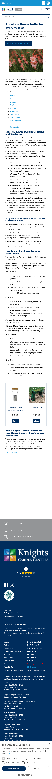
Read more (10, 753)
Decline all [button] (38, 768)
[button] (26, 774)
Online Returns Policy (10, 619)
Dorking (13, 105)
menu (7, 3)
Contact (7, 664)
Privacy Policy (8, 610)
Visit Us (7, 645)
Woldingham (15, 121)
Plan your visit (11, 452)
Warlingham (15, 118)
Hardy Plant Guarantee (13, 670)
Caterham (14, 99)
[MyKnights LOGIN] (41, 9)
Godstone (14, 111)
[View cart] (47, 9)
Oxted (12, 96)
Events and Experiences (13, 651)
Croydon (14, 108)
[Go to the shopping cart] (48, 9)
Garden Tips (9, 661)
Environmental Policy (36, 670)
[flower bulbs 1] (26, 61)
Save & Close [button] (13, 768)
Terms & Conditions (14, 613)
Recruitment (9, 658)
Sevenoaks (14, 127)
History (7, 655)
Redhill (13, 124)
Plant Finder (9, 667)
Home (6, 642)
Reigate (13, 102)
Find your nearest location (18, 43)
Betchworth (15, 114)
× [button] (49, 744)
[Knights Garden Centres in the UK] (12, 9)
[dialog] (26, 760)
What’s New (9, 648)
